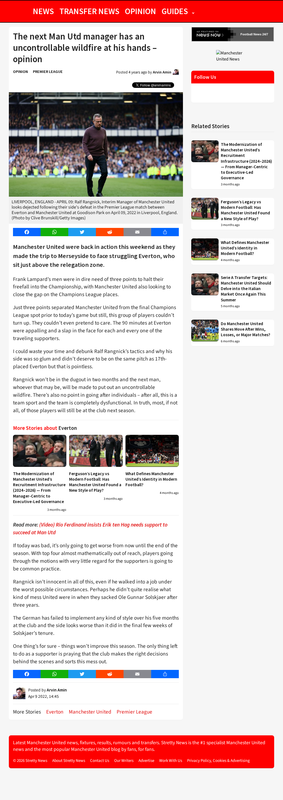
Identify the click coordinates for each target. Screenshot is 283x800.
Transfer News (89, 11)
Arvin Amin (162, 72)
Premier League (48, 71)
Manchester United (90, 712)
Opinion (140, 11)
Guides (175, 11)
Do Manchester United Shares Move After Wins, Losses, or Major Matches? (245, 329)
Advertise (146, 761)
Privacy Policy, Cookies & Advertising (218, 761)
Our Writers (123, 761)
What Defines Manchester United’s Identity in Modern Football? (151, 479)
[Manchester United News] (232, 56)
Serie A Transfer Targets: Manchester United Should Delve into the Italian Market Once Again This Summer (246, 288)
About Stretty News (68, 761)
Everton (55, 712)
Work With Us (170, 761)
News (43, 11)
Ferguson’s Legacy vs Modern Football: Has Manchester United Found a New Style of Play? (95, 482)
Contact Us (99, 761)
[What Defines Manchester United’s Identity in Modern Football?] (152, 451)
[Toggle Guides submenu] (193, 11)
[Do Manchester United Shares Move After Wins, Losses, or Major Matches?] (205, 333)
